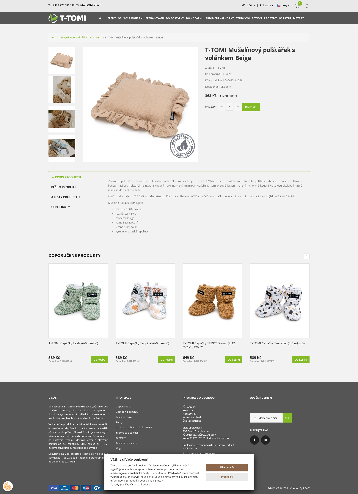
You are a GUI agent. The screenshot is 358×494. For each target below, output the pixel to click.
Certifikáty (60, 207)
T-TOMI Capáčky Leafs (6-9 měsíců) (73, 343)
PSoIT (306, 488)
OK (287, 418)
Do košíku (251, 107)
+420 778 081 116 (64, 5)
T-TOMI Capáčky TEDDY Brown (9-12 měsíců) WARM (209, 345)
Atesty (119, 422)
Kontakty (121, 438)
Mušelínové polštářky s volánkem (81, 37)
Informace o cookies (127, 432)
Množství (210, 106)
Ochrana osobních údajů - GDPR (134, 427)
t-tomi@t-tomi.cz (90, 5)
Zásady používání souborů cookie (130, 484)
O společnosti (123, 406)
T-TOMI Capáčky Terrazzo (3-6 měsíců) (277, 343)
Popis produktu (67, 177)
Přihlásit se (266, 5)
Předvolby (227, 476)
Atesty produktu (65, 197)
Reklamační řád (124, 417)
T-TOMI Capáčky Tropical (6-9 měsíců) (142, 343)
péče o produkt (63, 187)
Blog (118, 448)
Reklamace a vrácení (127, 443)
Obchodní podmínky (127, 411)
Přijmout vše (227, 467)
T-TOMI (220, 67)
